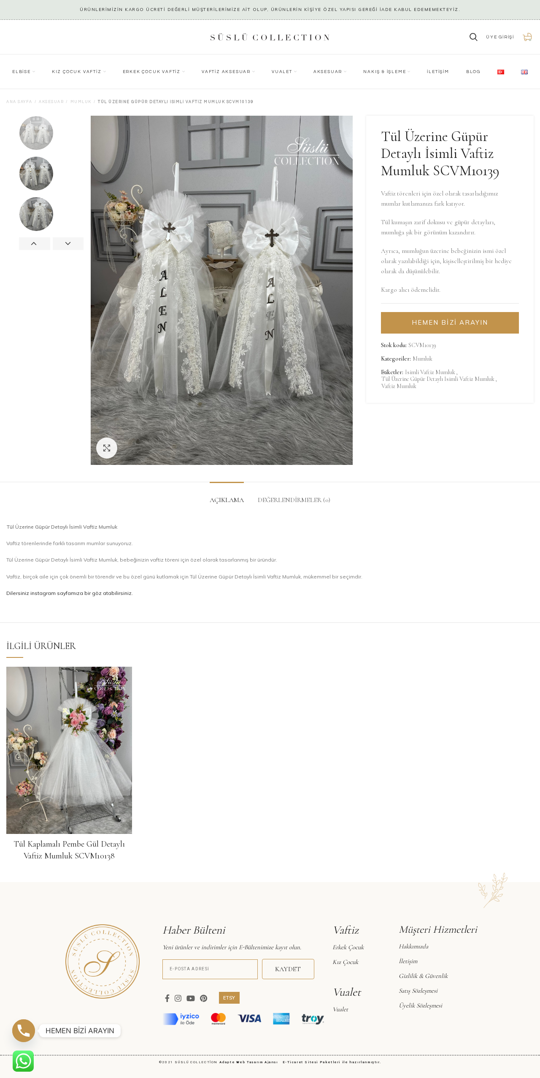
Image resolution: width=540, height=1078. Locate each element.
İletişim (408, 961)
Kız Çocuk (345, 962)
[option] (51, 133)
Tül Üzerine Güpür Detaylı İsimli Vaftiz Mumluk (437, 379)
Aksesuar (51, 102)
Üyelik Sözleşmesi (420, 1005)
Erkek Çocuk (348, 947)
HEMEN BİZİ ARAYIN (450, 322)
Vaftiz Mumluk (398, 386)
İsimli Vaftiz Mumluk (430, 372)
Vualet (340, 1009)
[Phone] (23, 1030)
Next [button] (68, 243)
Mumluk (81, 102)
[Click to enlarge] (106, 448)
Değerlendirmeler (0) (294, 500)
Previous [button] (34, 243)
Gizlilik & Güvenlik (423, 976)
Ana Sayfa (19, 102)
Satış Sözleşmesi (418, 990)
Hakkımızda (413, 946)
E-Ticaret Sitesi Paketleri (312, 1062)
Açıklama (227, 500)
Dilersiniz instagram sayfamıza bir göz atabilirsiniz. (69, 593)
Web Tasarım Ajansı (258, 1062)
